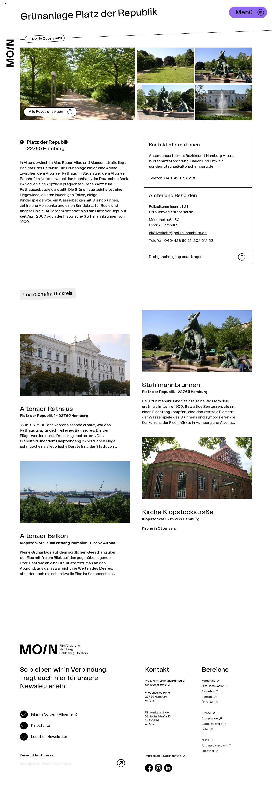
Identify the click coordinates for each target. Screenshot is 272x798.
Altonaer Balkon (44, 536)
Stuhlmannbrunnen (171, 385)
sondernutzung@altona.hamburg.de (181, 166)
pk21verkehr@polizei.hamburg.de (178, 233)
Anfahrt (150, 700)
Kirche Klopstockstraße (177, 512)
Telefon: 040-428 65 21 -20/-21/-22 (181, 240)
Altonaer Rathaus (46, 409)
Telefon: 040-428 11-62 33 (173, 178)
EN (4, 4)
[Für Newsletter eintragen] (120, 763)
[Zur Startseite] (10, 53)
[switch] (48, 714)
